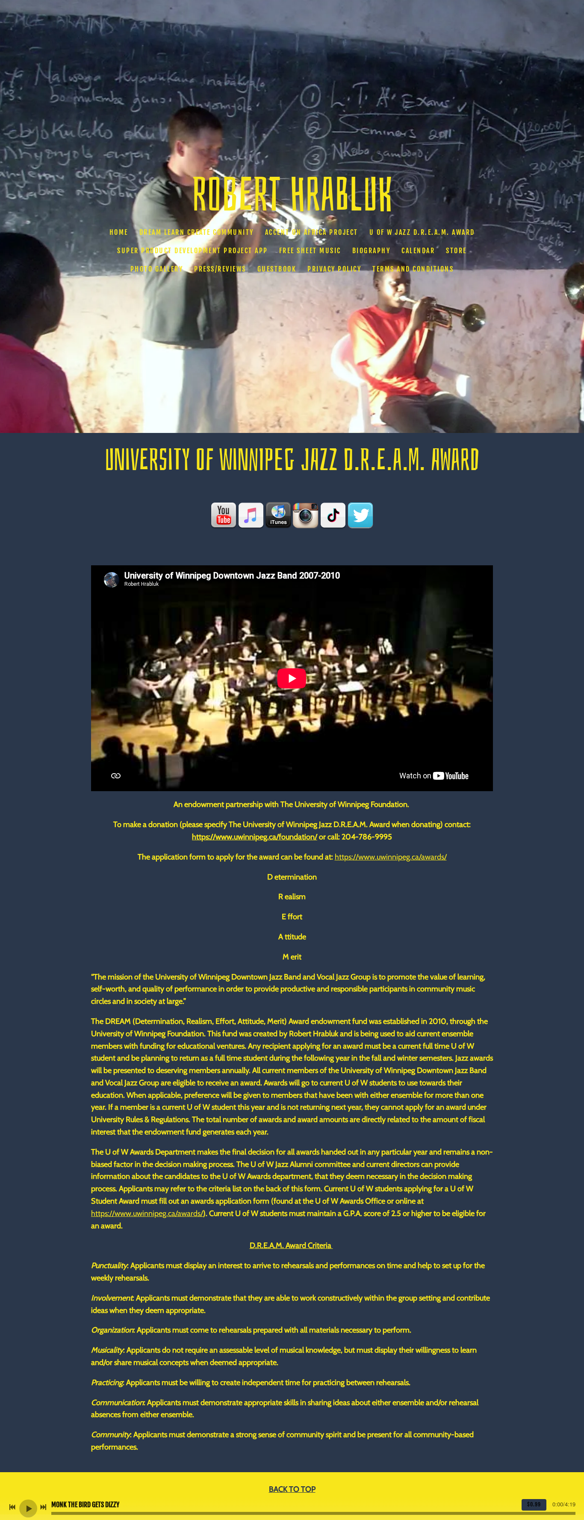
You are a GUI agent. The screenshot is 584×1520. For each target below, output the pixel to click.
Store (456, 250)
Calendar (418, 250)
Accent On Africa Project (311, 232)
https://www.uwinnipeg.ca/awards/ (391, 857)
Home (118, 232)
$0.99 (534, 1504)
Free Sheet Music (310, 250)
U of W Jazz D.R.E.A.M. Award (422, 232)
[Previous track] (12, 1507)
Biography (371, 250)
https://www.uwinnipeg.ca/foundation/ (254, 837)
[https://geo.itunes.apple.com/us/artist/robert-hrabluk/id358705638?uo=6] (251, 515)
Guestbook (277, 269)
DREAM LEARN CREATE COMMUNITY (196, 232)
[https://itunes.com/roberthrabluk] (278, 515)
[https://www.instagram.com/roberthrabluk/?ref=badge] (305, 515)
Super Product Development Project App (192, 250)
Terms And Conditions (413, 269)
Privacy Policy (334, 269)
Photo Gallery (156, 269)
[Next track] (43, 1507)
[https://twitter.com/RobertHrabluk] (360, 515)
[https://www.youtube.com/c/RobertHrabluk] (223, 515)
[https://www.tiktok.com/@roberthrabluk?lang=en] (333, 515)
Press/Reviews (220, 269)
